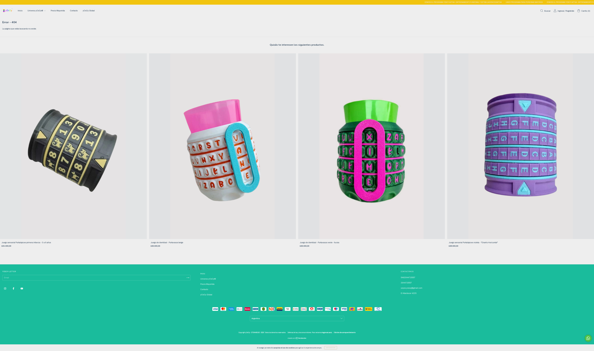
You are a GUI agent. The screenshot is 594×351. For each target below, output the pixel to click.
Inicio (20, 11)
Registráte (570, 11)
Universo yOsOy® (35, 11)
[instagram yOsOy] (5, 288)
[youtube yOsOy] (22, 288)
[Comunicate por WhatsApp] (588, 338)
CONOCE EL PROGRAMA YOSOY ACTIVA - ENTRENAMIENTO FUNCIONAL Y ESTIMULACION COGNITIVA (424, 2)
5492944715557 (408, 277)
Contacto (74, 11)
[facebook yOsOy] (14, 288)
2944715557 (406, 283)
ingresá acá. (327, 332)
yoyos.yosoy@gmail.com (411, 288)
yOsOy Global (89, 11)
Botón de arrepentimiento (345, 332)
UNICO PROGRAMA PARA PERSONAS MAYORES (485, 2)
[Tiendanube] (297, 339)
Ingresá (561, 11)
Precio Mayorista (58, 11)
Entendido (330, 347)
